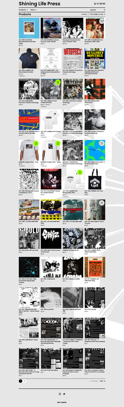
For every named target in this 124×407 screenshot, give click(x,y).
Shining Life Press (39, 3)
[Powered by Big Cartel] (62, 402)
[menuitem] (23, 10)
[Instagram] (60, 394)
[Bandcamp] (64, 394)
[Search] (104, 10)
